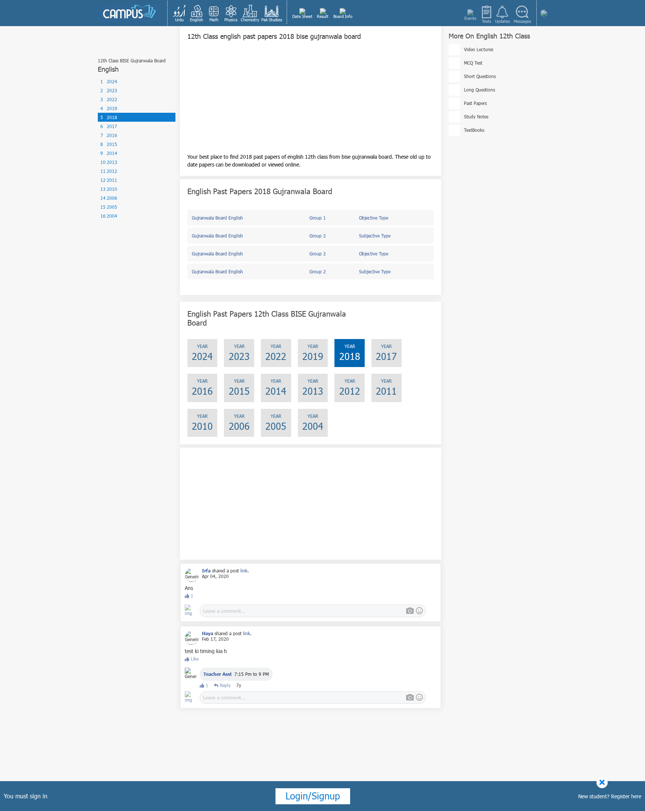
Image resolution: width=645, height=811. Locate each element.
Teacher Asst (217, 674)
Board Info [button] (342, 16)
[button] (179, 13)
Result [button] (322, 16)
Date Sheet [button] (302, 16)
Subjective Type (374, 235)
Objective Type (373, 217)
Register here (626, 796)
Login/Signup (313, 795)
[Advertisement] (310, 100)
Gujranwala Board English (217, 217)
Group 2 (317, 235)
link (243, 570)
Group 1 (317, 217)
